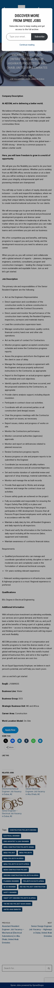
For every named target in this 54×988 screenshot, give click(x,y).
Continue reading (27, 45)
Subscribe (39, 36)
